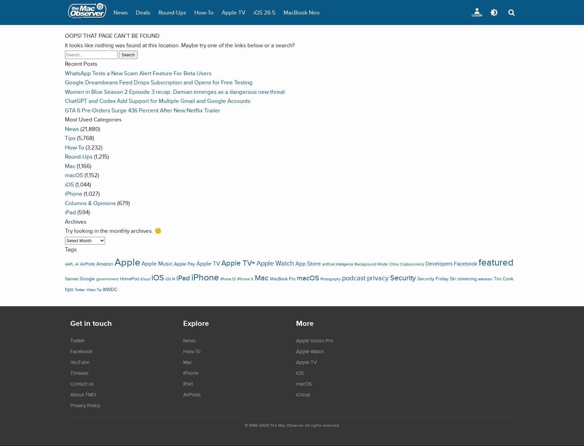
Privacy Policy (85, 405)
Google (87, 278)
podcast (354, 278)
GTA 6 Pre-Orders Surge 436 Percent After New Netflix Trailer (142, 110)
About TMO (83, 394)
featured (496, 262)
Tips (70, 138)
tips (69, 289)
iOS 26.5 (264, 12)
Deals (143, 12)
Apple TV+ (238, 263)
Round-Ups (172, 12)
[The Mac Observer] (87, 12)
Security (403, 277)
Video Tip (94, 289)
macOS (74, 175)
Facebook (465, 263)
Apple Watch (275, 263)
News (121, 12)
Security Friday (432, 278)
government (107, 279)
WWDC (110, 289)
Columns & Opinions (90, 203)
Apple (127, 262)
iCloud (145, 279)
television (485, 279)
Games (71, 279)
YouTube (79, 362)
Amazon (104, 263)
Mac (70, 166)
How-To (204, 12)
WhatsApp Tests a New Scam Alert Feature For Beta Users (138, 73)
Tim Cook (503, 278)
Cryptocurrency (412, 264)
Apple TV (233, 12)
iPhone (73, 193)
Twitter (80, 289)
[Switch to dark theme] (494, 12)
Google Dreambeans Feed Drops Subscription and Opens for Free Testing (158, 82)
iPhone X (245, 279)
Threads (79, 373)
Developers (439, 263)
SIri (453, 278)
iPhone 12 (228, 279)
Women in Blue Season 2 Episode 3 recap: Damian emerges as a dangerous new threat (175, 91)
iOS (69, 184)
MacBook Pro (282, 279)
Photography (330, 279)
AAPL (69, 264)
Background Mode (371, 264)
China (393, 264)
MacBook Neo (302, 12)
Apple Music (157, 263)
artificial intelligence (337, 264)
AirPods (87, 264)
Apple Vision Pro (314, 340)
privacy (378, 278)
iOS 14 (170, 279)
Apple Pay (184, 263)
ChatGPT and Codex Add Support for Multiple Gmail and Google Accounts (157, 100)
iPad (70, 212)
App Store (308, 263)
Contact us (82, 383)
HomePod (129, 279)
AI (77, 264)
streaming (467, 279)
